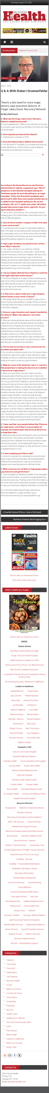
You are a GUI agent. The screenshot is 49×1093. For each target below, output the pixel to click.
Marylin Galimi (33, 714)
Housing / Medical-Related (34, 915)
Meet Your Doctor (14, 989)
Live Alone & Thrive (14, 993)
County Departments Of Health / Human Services (24, 850)
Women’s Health (13, 981)
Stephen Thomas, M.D (28, 50)
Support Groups (15, 934)
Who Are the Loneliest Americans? (24, 670)
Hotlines (31, 911)
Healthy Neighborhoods (33, 901)
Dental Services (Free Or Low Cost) (24, 854)
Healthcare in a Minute (16, 1018)
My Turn (10, 1010)
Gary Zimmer (16, 696)
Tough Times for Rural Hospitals (24, 656)
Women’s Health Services (24, 939)
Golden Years (12, 1014)
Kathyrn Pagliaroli (18, 710)
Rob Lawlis (31, 724)
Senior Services (11, 929)
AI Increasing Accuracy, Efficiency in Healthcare (24, 682)
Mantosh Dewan (17, 714)
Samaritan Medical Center (31, 789)
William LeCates (24, 742)
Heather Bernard (31, 696)
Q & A (13, 78)
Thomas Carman (16, 738)
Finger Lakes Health (32, 766)
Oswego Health (32, 784)
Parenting (10, 1006)
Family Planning (34, 883)
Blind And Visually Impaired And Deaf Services (24, 831)
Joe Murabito (18, 705)
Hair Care (34, 897)
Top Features (12, 977)
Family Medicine (24, 887)
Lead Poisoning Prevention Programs (24, 920)
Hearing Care (15, 906)
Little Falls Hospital (24, 775)
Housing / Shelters (12, 915)
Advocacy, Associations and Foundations (24, 817)
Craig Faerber (32, 691)
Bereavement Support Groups (24, 826)
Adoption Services (24, 812)
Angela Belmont (17, 691)
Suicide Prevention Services (32, 929)
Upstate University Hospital (24, 798)
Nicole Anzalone (33, 719)
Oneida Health (16, 784)
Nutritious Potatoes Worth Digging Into (29, 519)
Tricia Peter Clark (33, 738)
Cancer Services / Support (24, 840)
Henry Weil (15, 700)
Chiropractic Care (37, 845)
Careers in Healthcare (15, 1039)
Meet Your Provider (14, 1043)
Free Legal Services (19, 897)
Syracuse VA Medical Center (33, 794)
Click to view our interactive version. (24, 575)
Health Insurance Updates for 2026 (24, 660)
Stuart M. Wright (16, 733)
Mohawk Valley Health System (24, 780)
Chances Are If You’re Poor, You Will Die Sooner (24, 665)
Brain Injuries (12, 836)
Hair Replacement (13, 901)
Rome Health (12, 789)
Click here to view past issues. (24, 580)
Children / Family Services (15, 845)
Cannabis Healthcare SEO (31, 836)
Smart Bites (11, 1001)
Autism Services (34, 822)
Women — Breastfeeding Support (24, 943)
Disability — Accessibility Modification (24, 864)
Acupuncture (10, 808)
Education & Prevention (24, 873)
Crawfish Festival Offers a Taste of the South (22, 512)
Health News (12, 972)
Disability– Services (24, 859)
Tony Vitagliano (32, 733)
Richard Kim (18, 724)
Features (5, 78)
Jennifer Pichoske (30, 700)
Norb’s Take (11, 1047)
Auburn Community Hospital (24, 752)
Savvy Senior (12, 997)
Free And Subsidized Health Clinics (24, 892)
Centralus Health (10, 761)
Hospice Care (19, 911)
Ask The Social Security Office (19, 1022)
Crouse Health (15, 766)
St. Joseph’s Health (11, 794)
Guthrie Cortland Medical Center (24, 770)
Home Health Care (31, 906)
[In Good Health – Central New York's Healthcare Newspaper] (4, 42)
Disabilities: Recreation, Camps (24, 868)
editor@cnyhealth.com (16, 1082)
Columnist (11, 968)
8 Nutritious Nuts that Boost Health (24, 651)
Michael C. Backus (16, 719)
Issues (9, 985)
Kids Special (12, 1031)
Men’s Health (12, 1035)
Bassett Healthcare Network (24, 756)
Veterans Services (32, 934)
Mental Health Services (13, 925)
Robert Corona (16, 728)
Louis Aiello (33, 710)
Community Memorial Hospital (33, 761)
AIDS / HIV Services (16, 822)
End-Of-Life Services (16, 883)
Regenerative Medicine (35, 925)
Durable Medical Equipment (24, 878)
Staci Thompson (32, 728)
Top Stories (22, 78)
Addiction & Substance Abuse (31, 808)
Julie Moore (31, 705)
